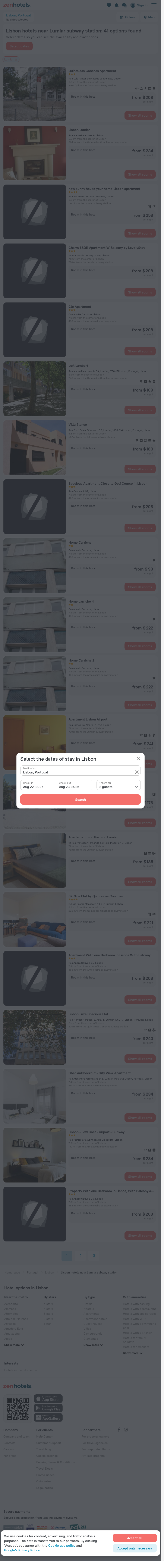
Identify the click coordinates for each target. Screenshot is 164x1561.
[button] (137, 772)
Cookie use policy (61, 1545)
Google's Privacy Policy (22, 1550)
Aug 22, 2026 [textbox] (33, 787)
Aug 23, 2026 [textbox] (69, 787)
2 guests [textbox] (106, 787)
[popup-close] (138, 758)
